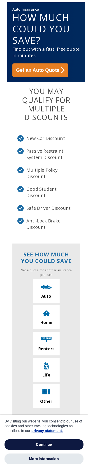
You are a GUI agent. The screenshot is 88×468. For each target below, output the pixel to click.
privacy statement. (47, 431)
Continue (44, 444)
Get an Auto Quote (37, 70)
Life (46, 375)
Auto (46, 296)
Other (46, 401)
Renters (46, 348)
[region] (44, 441)
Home (46, 322)
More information (44, 459)
